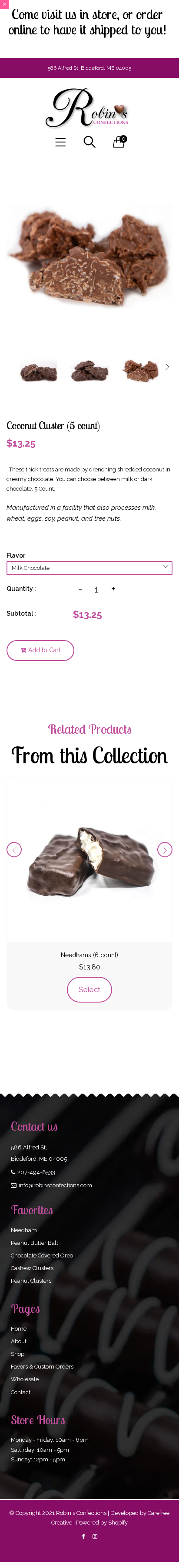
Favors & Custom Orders (42, 1366)
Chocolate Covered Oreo (42, 1255)
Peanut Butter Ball (34, 1243)
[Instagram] (95, 1536)
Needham (24, 1230)
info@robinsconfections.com (55, 1185)
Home (19, 1328)
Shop (17, 1354)
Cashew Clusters (32, 1268)
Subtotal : (21, 613)
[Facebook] (83, 1536)
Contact (20, 1392)
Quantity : (21, 588)
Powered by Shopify (102, 1522)
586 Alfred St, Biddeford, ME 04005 (89, 68)
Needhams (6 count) (89, 955)
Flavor (16, 555)
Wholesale (25, 1379)
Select (89, 989)
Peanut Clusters (31, 1280)
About (19, 1341)
